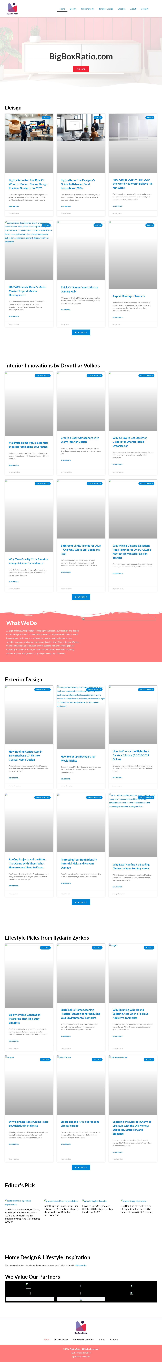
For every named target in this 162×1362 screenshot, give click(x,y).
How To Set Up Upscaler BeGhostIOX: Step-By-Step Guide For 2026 (59, 1208)
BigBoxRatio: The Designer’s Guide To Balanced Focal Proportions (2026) (78, 184)
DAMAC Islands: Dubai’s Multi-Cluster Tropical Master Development (27, 291)
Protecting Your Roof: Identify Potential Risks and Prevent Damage (79, 863)
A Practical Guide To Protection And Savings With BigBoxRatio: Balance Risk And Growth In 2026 (138, 1214)
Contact (144, 8)
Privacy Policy (61, 1339)
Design (73, 8)
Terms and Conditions (83, 1339)
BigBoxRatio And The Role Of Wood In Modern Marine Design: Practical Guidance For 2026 (28, 184)
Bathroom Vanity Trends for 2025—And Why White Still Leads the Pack (81, 549)
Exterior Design (106, 8)
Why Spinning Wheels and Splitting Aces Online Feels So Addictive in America (130, 1013)
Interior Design (87, 8)
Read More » (14, 206)
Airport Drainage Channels (129, 296)
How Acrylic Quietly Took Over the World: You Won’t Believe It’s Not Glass (133, 183)
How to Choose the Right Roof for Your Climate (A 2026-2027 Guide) (131, 755)
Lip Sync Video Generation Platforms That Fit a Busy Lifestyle (24, 1018)
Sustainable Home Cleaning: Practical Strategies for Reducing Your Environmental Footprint (80, 1013)
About (133, 8)
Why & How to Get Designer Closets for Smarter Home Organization (130, 441)
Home (62, 8)
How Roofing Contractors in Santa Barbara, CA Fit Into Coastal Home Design (25, 755)
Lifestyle (121, 8)
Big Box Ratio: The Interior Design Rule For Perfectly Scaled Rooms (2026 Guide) (98, 1208)
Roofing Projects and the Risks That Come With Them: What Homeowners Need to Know (27, 863)
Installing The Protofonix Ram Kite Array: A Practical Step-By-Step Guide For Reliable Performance (23, 1210)
